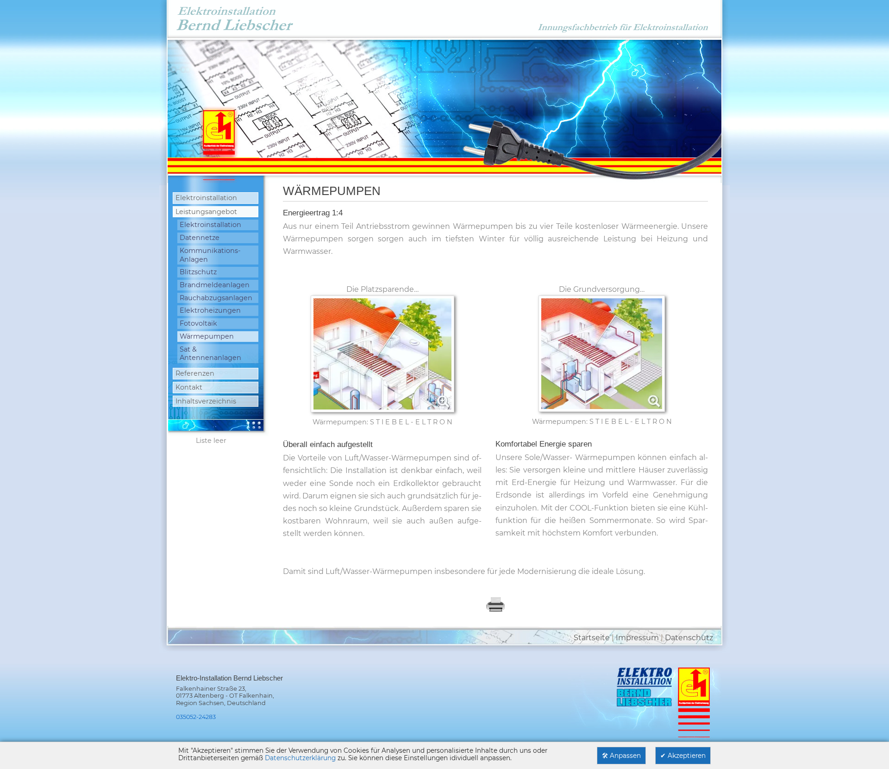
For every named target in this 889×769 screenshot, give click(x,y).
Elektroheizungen (210, 310)
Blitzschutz (198, 272)
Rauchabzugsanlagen (216, 298)
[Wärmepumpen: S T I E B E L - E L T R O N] (382, 357)
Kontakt (188, 387)
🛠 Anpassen (621, 755)
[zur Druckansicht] (495, 610)
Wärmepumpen (207, 336)
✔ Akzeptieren (683, 755)
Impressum (637, 637)
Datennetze (199, 237)
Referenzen (194, 373)
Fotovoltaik (198, 323)
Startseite (592, 637)
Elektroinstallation (206, 198)
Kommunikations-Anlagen (210, 255)
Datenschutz (689, 637)
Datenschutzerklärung (300, 758)
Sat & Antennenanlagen (210, 353)
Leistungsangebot (206, 212)
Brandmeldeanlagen (215, 285)
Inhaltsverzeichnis (205, 401)
